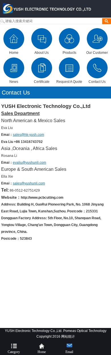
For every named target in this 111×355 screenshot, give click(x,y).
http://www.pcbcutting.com (42, 198)
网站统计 (68, 336)
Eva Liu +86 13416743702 (22, 142)
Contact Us (16, 92)
